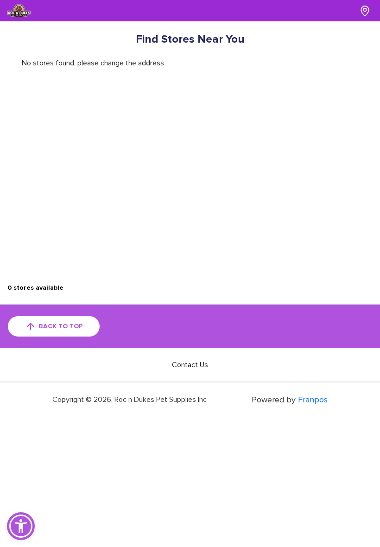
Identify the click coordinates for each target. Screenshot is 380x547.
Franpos (313, 399)
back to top (60, 326)
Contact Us (190, 364)
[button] (20, 526)
